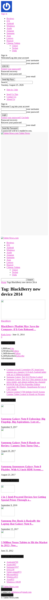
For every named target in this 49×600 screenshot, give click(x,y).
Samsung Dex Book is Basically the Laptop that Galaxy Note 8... (20, 522)
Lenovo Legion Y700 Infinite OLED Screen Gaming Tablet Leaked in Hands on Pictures (26, 393)
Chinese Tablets (13, 43)
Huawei (10, 41)
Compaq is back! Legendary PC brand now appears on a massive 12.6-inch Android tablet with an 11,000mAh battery (26, 372)
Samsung (10, 33)
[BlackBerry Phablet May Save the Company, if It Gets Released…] (23, 318)
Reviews (10, 18)
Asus (9, 36)
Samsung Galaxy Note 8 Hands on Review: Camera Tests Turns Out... (20, 444)
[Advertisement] (24, 159)
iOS (8, 21)
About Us (11, 99)
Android (10, 23)
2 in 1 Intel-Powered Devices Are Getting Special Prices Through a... (23, 498)
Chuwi (15, 46)
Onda (14, 50)
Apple (9, 28)
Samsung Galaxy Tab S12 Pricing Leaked (25, 377)
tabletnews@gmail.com (21, 592)
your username (32, 60)
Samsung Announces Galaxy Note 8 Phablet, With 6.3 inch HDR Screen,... (22, 468)
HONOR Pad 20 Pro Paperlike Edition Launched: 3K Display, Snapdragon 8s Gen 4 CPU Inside (26, 387)
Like (12, 348)
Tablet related (14, 572)
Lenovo (10, 38)
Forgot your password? (11, 69)
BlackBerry (6, 321)
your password (32, 63)
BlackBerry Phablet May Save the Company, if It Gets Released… (20, 328)
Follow (16, 351)
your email (30, 76)
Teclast (15, 48)
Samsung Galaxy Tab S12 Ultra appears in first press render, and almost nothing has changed (27, 380)
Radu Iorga (6, 334)
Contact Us (11, 97)
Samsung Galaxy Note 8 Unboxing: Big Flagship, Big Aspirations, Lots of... (23, 420)
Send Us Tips (12, 94)
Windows (11, 26)
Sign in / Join (12, 90)
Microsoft (12, 574)
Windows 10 (14, 582)
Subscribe (20, 356)
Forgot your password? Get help (15, 117)
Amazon (10, 31)
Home (3, 282)
